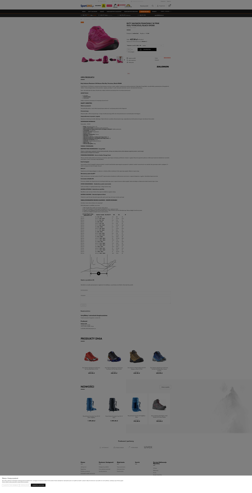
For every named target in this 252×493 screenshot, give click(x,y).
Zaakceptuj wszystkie (38, 485)
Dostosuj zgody (25, 485)
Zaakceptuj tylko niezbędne (10, 485)
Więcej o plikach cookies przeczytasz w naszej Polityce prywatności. (15, 482)
